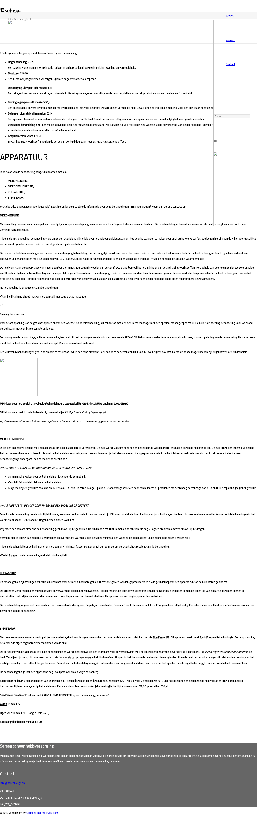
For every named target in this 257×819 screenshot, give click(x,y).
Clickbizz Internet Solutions (42, 813)
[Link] (111, 225)
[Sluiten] (215, 141)
